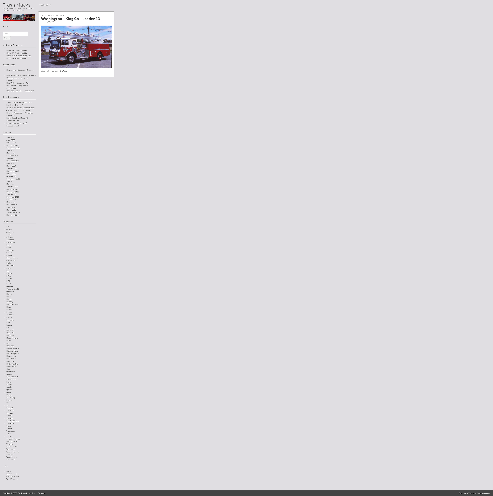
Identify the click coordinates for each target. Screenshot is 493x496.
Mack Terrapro (12, 338)
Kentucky (10, 320)
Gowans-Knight (12, 289)
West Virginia (11, 457)
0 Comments (61, 22)
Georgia (9, 286)
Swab (8, 426)
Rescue (9, 400)
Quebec (9, 390)
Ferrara (9, 279)
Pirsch (9, 385)
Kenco (9, 317)
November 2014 (12, 215)
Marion (9, 343)
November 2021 (12, 192)
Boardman (10, 242)
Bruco (8, 247)
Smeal (9, 416)
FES (8, 281)
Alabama (10, 232)
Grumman (10, 291)
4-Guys (9, 229)
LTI (7, 328)
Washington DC (12, 452)
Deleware (10, 266)
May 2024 (10, 163)
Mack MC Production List (16, 53)
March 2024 (11, 166)
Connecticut (11, 260)
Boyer (8, 245)
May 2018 (10, 202)
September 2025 (13, 148)
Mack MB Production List (16, 51)
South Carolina (12, 421)
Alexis (9, 235)
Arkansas (10, 240)
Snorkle (9, 418)
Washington (11, 449)
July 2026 (10, 138)
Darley (9, 263)
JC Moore (10, 315)
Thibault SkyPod (13, 439)
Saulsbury (10, 410)
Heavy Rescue (12, 304)
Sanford (9, 408)
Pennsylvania (11, 379)
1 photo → (64, 71)
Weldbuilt (10, 454)
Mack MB (10, 330)
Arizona (9, 237)
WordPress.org (12, 479)
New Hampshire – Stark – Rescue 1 (21, 75)
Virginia (9, 444)
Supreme (10, 423)
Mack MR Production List (16, 58)
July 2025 (10, 151)
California (10, 250)
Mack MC (10, 333)
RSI (8, 403)
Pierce (9, 382)
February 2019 (12, 200)
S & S (8, 405)
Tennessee (10, 431)
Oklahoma (10, 372)
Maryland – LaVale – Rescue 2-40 (20, 91)
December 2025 (12, 145)
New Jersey (11, 356)
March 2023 (11, 174)
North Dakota (11, 366)
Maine (8, 341)
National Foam (12, 351)
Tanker (9, 428)
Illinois (9, 310)
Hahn (8, 297)
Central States (12, 258)
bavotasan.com (483, 493)
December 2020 (12, 197)
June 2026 (10, 140)
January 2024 (11, 169)
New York (10, 361)
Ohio (8, 369)
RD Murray (10, 398)
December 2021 (12, 189)
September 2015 (13, 213)
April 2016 (10, 207)
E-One (9, 268)
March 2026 (11, 143)
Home (5, 27)
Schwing (9, 413)
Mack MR (10, 335)
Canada (9, 253)
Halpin (9, 299)
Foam (8, 284)
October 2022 (11, 176)
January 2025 (11, 158)
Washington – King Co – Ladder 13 (70, 18)
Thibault (9, 436)
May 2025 (10, 153)
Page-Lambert (12, 377)
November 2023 (12, 171)
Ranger (9, 395)
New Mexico (11, 359)
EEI (8, 271)
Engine (9, 273)
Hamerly (9, 302)
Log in (8, 471)
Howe (8, 307)
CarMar (9, 255)
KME (8, 323)
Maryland (10, 346)
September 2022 (13, 179)
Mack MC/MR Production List (18, 56)
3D (7, 227)
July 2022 (10, 181)
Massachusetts (12, 348)
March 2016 (11, 210)
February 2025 (12, 156)
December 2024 (12, 161)
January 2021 (11, 194)
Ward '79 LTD (11, 447)
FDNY (8, 276)
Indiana (9, 312)
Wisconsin (10, 460)
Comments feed (12, 477)
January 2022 (11, 187)
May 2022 (10, 184)
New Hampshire (12, 354)
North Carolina (12, 364)
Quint (8, 392)
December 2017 (12, 205)
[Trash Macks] (19, 19)
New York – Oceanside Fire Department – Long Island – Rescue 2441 (17, 85)
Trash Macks (17, 5)
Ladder (9, 325)
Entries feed (11, 474)
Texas (8, 434)
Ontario (9, 374)
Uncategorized (12, 441)
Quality (9, 387)
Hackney (10, 294)
